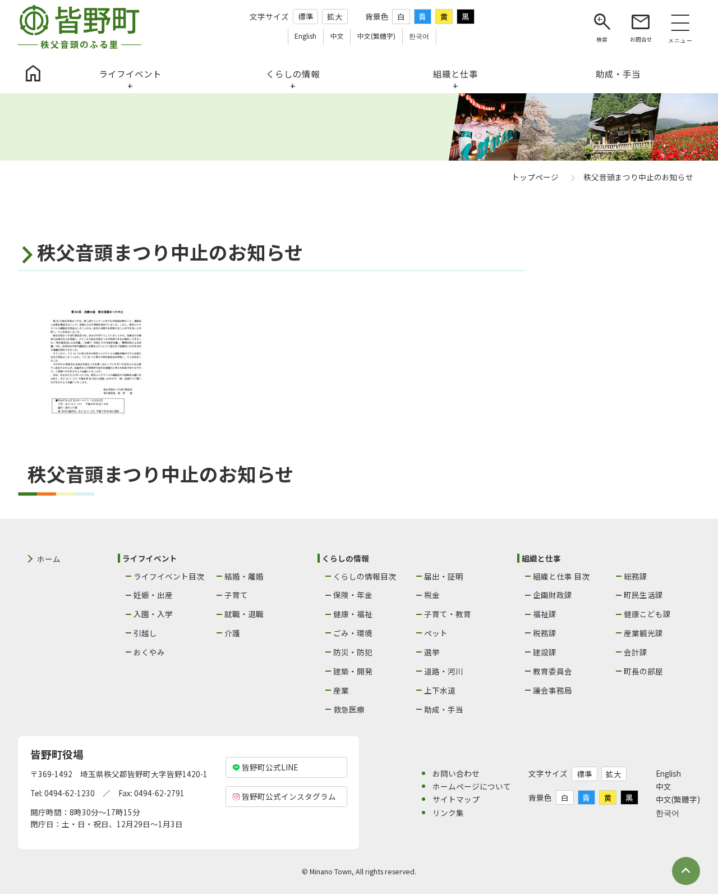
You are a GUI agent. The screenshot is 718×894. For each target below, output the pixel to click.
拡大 (335, 16)
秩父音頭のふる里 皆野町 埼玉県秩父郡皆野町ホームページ (79, 27)
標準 (306, 16)
